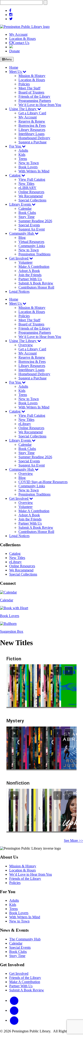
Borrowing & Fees (32, 125)
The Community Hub (25, 939)
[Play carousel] (14, 671)
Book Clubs (27, 213)
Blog (22, 237)
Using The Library (23, 109)
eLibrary (24, 424)
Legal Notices (19, 291)
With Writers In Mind (33, 171)
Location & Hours (22, 39)
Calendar (25, 208)
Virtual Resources (31, 242)
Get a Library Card (32, 113)
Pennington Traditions (34, 254)
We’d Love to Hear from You (39, 105)
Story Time (26, 217)
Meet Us (16, 72)
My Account (18, 34)
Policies (24, 84)
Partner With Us (30, 279)
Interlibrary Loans (31, 134)
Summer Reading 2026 (35, 221)
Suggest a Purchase (32, 142)
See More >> (73, 840)
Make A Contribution (33, 267)
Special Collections (32, 200)
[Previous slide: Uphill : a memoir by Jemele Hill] (57, 795)
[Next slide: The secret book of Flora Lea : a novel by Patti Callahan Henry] (68, 671)
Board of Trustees (31, 92)
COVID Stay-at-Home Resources (43, 482)
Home (13, 67)
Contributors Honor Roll (36, 287)
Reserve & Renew (31, 121)
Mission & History (31, 76)
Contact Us (21, 43)
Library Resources (31, 130)
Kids (21, 155)
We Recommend (30, 196)
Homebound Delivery (34, 138)
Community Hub (22, 233)
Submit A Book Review (35, 283)
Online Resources (31, 192)
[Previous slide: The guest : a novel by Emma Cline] (57, 671)
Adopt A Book (29, 271)
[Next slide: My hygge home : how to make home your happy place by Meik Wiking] (68, 795)
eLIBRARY (27, 188)
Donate (14, 51)
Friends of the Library (34, 96)
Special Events (29, 225)
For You (15, 146)
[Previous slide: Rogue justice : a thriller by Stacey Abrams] (57, 733)
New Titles (26, 184)
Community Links (31, 246)
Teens (22, 159)
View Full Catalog (31, 179)
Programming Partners (34, 101)
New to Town (28, 163)
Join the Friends (30, 275)
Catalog (15, 175)
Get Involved (19, 258)
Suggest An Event (31, 229)
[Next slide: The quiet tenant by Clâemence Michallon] (68, 733)
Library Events (20, 204)
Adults (23, 150)
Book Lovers (28, 167)
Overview (25, 345)
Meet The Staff (29, 88)
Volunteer (25, 262)
